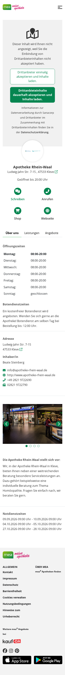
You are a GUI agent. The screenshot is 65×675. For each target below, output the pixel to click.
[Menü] (60, 7)
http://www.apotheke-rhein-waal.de (31, 375)
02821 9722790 (17, 385)
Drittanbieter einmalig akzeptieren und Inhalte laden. (32, 76)
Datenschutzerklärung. (35, 132)
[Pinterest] (17, 650)
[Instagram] (11, 650)
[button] (6, 424)
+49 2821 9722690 (19, 380)
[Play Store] (48, 660)
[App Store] (17, 660)
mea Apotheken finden (48, 571)
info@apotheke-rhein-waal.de (27, 370)
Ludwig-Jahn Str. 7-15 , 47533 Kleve (31, 172)
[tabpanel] (32, 424)
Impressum (10, 578)
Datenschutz (10, 584)
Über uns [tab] (12, 233)
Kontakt (8, 572)
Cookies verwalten (14, 597)
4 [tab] (39, 447)
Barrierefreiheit (12, 591)
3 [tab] (35, 447)
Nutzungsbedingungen (17, 603)
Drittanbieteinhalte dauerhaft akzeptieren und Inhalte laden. (32, 95)
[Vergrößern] (32, 424)
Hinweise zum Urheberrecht (11, 613)
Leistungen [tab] (31, 233)
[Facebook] (5, 650)
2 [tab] (31, 447)
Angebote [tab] (51, 233)
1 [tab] (27, 447)
